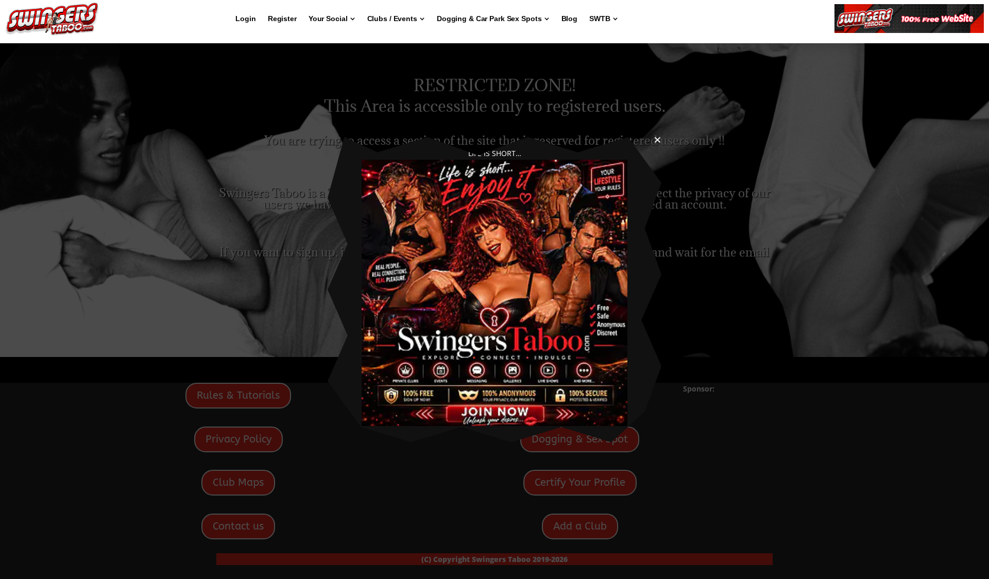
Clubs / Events (392, 18)
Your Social (328, 18)
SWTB (599, 18)
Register (282, 18)
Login (245, 18)
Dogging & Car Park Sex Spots (489, 18)
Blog (569, 18)
